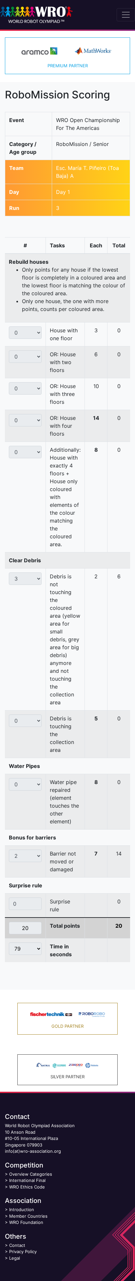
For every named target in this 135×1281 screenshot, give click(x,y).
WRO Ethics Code (27, 1186)
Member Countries (28, 1216)
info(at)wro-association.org (33, 1151)
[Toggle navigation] (126, 14)
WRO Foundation (26, 1222)
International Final (27, 1180)
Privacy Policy (23, 1251)
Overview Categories (30, 1174)
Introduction (21, 1209)
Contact (17, 1245)
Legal (14, 1258)
